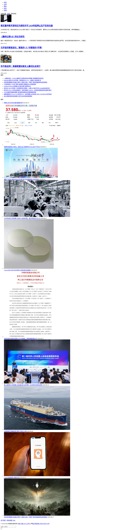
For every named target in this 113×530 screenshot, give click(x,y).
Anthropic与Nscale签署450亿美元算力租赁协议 (17, 86)
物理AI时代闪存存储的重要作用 (13, 102)
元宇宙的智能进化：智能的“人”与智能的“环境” (21, 47)
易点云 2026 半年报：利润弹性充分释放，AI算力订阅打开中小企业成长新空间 (27, 88)
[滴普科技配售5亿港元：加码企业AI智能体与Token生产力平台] (33, 145)
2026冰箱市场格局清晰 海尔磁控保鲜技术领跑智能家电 (20, 92)
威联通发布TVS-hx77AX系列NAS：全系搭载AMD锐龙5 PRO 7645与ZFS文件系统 (28, 94)
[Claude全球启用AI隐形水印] (37, 475)
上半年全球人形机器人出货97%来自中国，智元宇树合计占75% (22, 218)
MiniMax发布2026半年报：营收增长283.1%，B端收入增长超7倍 (22, 80)
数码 (5, 6)
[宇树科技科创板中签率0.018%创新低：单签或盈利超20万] (31, 336)
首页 (5, 2)
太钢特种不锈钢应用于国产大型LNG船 (15, 431)
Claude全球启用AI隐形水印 (12, 477)
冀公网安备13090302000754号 (40, 523)
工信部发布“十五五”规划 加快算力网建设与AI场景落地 (20, 84)
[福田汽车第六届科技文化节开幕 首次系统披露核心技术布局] (31, 177)
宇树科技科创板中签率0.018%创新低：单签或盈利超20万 (20, 338)
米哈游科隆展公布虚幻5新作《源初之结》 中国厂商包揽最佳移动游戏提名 (25, 82)
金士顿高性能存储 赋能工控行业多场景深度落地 (18, 96)
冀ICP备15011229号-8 (24, 523)
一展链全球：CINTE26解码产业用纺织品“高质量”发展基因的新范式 (24, 78)
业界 (5, 4)
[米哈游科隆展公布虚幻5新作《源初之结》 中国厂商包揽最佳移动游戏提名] (37, 515)
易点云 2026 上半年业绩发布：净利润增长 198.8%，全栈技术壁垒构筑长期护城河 (27, 90)
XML (13, 520)
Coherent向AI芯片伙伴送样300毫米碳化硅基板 (17, 270)
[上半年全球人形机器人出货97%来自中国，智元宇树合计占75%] (37, 216)
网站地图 (9, 520)
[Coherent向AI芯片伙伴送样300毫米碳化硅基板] (29, 268)
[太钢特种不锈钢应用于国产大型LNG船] (37, 429)
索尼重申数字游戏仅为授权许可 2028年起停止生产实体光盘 (27, 26)
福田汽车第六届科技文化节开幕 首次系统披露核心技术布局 (21, 179)
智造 (5, 10)
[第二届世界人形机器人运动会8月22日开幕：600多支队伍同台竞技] (37, 383)
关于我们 (3, 520)
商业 (5, 8)
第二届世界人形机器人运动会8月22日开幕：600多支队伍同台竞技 (23, 385)
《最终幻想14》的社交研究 (12, 37)
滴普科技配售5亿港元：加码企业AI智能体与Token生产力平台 (22, 147)
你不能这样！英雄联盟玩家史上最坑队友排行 (20, 66)
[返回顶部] (1, 528)
